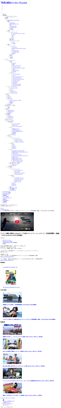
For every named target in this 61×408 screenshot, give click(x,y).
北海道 (4, 243)
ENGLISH (2, 204)
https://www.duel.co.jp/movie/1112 (7, 260)
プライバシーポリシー (7, 403)
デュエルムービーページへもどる (7, 397)
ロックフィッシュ (6, 239)
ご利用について (6, 402)
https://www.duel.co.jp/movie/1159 (7, 256)
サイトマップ (6, 404)
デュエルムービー (5, 209)
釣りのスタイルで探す (7, 241)
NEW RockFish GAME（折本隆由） (10, 242)
